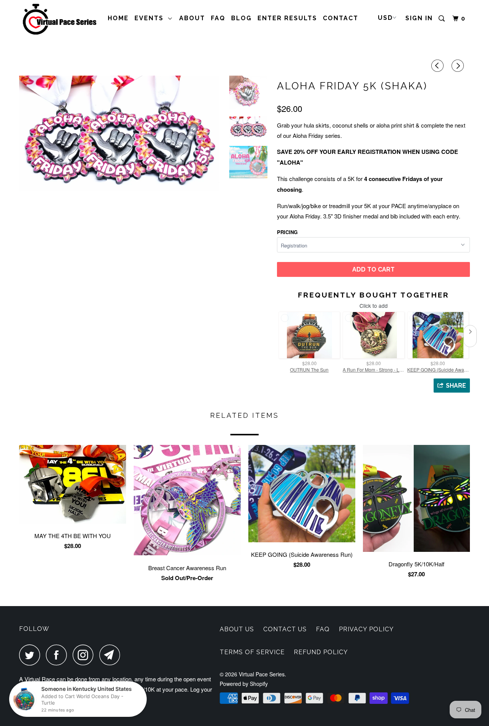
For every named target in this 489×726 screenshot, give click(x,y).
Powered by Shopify (244, 683)
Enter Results (287, 18)
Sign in (419, 18)
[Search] (442, 18)
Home (118, 18)
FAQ (218, 18)
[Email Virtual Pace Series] (112, 654)
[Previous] (438, 66)
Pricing (287, 232)
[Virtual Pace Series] (58, 20)
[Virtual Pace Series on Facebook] (58, 654)
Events (151, 18)
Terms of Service (252, 652)
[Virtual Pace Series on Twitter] (31, 654)
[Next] (459, 66)
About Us (237, 629)
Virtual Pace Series (262, 674)
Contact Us (285, 629)
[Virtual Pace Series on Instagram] (85, 654)
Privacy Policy (366, 629)
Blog (241, 18)
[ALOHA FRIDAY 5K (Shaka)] (119, 133)
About (192, 18)
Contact (340, 18)
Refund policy (321, 652)
